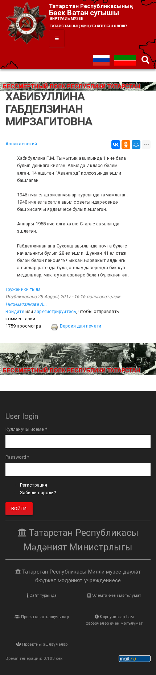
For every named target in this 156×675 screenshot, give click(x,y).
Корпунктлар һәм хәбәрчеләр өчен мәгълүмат (114, 620)
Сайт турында (42, 595)
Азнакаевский (21, 143)
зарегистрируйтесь (55, 311)
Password (17, 457)
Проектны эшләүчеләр (44, 644)
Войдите (14, 311)
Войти (19, 508)
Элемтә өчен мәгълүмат (116, 595)
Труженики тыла (23, 289)
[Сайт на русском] (101, 59)
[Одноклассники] (126, 144)
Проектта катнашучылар (44, 616)
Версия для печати (80, 326)
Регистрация (33, 485)
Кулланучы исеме (26, 429)
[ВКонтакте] (115, 144)
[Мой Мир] (136, 144)
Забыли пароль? (38, 492)
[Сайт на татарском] (125, 59)
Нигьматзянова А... (25, 304)
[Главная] (27, 23)
